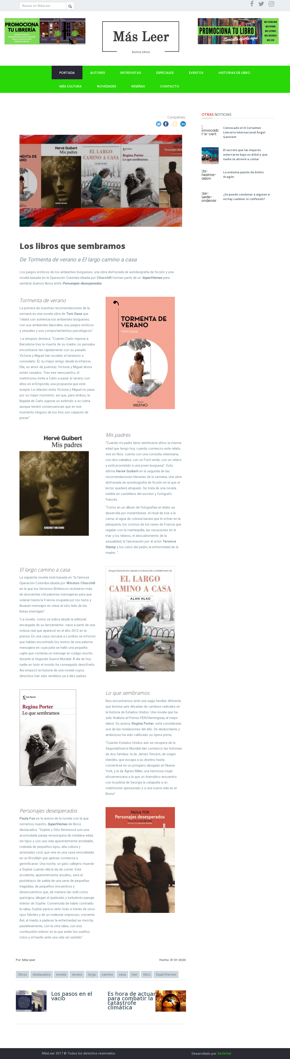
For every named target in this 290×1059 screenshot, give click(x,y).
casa (122, 974)
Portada (67, 72)
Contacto (169, 86)
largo (92, 974)
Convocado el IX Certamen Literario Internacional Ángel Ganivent (244, 132)
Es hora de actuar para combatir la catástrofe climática (132, 1000)
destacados (42, 974)
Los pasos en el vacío (71, 996)
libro (146, 974)
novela (61, 974)
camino (107, 974)
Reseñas (138, 86)
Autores (97, 72)
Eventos (196, 72)
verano (77, 974)
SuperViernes (166, 974)
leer (135, 974)
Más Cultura (70, 86)
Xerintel (224, 1053)
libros (22, 974)
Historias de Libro (234, 72)
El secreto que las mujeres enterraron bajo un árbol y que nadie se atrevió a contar (245, 154)
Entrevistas (130, 72)
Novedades (106, 86)
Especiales (165, 72)
